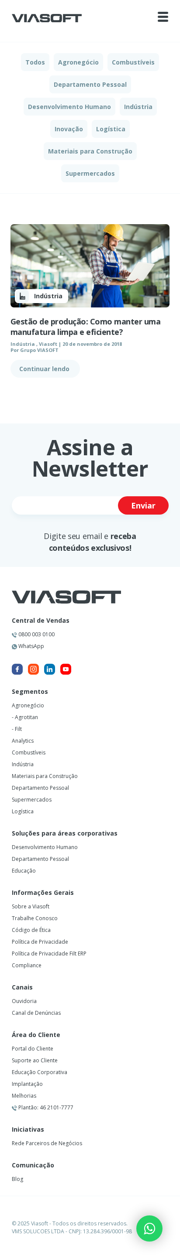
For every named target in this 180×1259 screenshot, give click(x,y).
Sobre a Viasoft (30, 906)
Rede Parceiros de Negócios (47, 1143)
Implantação (27, 1084)
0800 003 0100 (36, 634)
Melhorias (24, 1095)
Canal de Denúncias (36, 1013)
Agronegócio (78, 62)
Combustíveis (133, 62)
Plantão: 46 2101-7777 (45, 1107)
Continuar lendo (45, 369)
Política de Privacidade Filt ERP (49, 953)
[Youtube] (65, 669)
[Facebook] (17, 669)
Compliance (27, 965)
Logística (110, 129)
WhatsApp (30, 646)
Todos (35, 62)
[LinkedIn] (49, 669)
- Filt (17, 729)
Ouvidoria (24, 1001)
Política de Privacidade (40, 941)
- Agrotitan (25, 717)
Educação (24, 870)
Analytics (23, 740)
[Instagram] (33, 669)
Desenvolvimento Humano (69, 106)
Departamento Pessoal (90, 84)
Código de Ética (31, 930)
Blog (17, 1179)
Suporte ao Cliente (35, 1060)
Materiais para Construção (90, 151)
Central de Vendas (40, 620)
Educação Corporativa (39, 1072)
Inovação (69, 129)
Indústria (138, 106)
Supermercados (90, 173)
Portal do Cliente (32, 1048)
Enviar (143, 505)
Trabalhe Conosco (35, 918)
